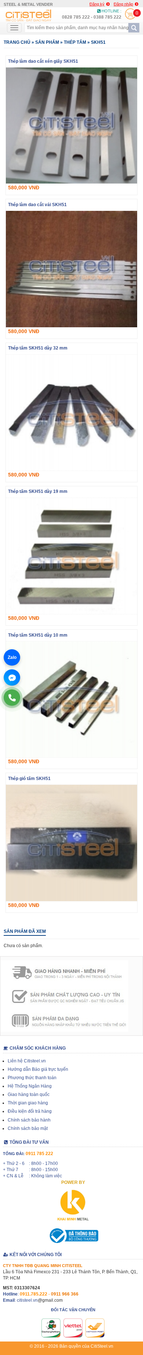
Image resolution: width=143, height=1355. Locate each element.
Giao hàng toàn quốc (29, 1094)
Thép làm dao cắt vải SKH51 (37, 204)
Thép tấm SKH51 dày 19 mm (37, 492)
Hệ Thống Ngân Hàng (30, 1086)
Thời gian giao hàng (28, 1102)
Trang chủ (17, 42)
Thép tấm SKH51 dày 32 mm (37, 348)
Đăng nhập (123, 4)
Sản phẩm (47, 42)
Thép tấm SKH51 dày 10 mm (37, 635)
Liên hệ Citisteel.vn (27, 1060)
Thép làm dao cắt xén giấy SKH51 (43, 61)
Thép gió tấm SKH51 (29, 778)
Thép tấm (75, 42)
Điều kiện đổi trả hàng (30, 1111)
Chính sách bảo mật (28, 1128)
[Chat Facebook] (12, 677)
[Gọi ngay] (12, 698)
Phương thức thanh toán (32, 1077)
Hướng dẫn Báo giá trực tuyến (38, 1069)
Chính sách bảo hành (29, 1120)
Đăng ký (96, 4)
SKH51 (98, 42)
